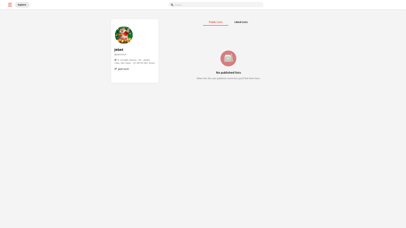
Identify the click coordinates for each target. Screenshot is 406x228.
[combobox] (216, 4)
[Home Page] (10, 4)
